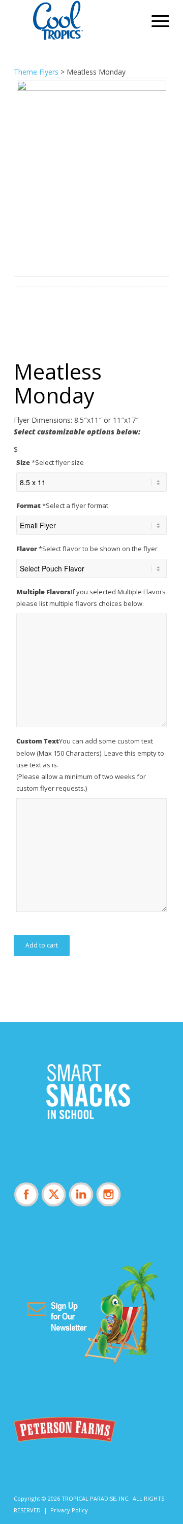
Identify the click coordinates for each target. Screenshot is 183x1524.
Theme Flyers (36, 72)
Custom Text (90, 764)
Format (62, 505)
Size (50, 462)
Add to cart (41, 945)
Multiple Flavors (91, 597)
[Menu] (155, 20)
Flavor (87, 548)
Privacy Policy (69, 1510)
